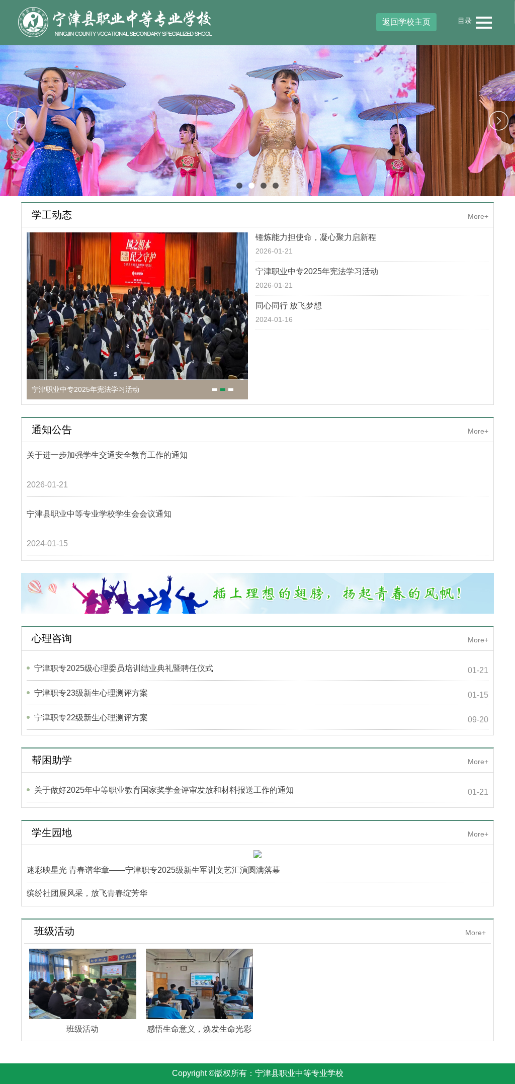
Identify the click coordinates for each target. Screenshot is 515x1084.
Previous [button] (16, 121)
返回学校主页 (406, 22)
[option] (257, 120)
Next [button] (498, 121)
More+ (478, 216)
